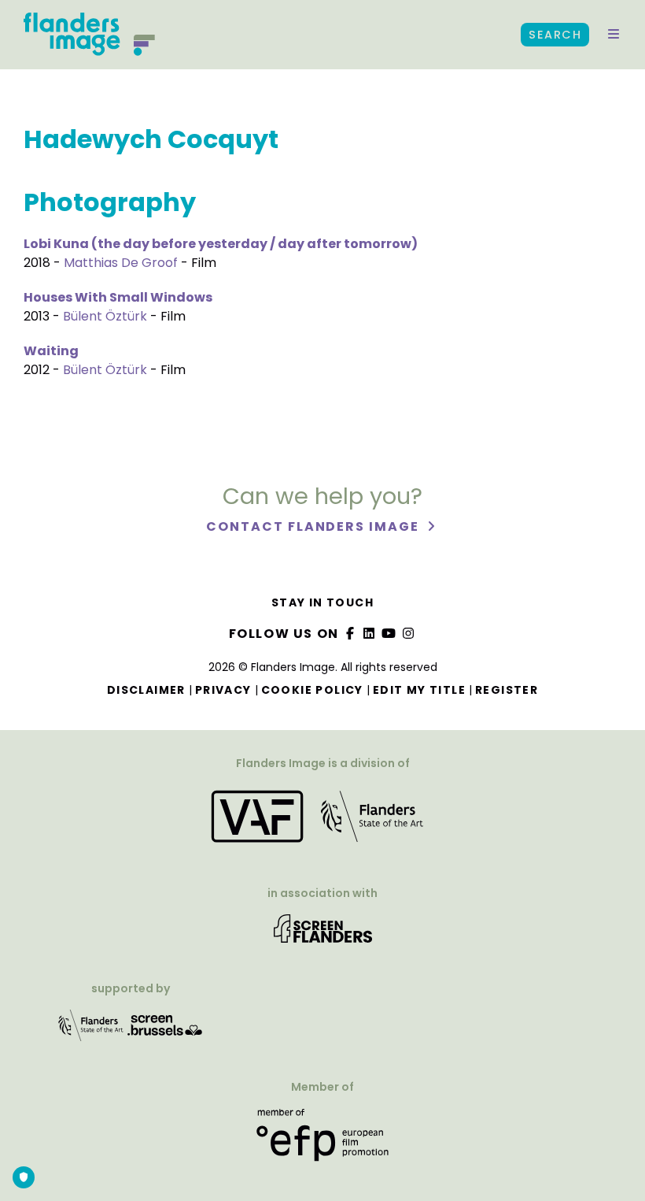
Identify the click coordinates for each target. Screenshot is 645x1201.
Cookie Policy (312, 690)
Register (506, 690)
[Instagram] (408, 634)
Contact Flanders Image (314, 526)
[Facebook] (350, 634)
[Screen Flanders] (323, 934)
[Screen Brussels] (165, 1031)
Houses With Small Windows (118, 297)
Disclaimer (146, 690)
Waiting (51, 351)
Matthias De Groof (121, 263)
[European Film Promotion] (322, 1141)
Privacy (223, 690)
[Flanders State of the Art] (91, 1031)
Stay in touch (322, 602)
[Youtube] (389, 634)
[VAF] (322, 822)
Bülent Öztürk (105, 316)
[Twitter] (370, 634)
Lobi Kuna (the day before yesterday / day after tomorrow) (221, 244)
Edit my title (419, 690)
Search (555, 35)
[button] (613, 35)
